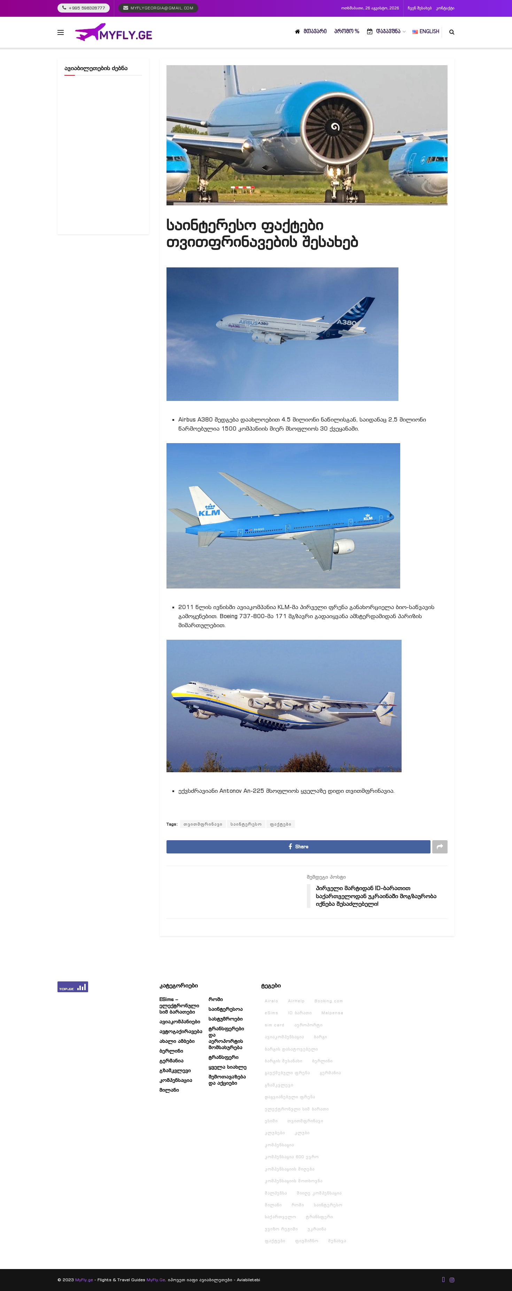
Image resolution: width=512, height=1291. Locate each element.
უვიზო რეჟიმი (281, 1229)
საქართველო (280, 1216)
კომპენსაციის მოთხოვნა (294, 1180)
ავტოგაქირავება (181, 1031)
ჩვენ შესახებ (420, 8)
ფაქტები (281, 824)
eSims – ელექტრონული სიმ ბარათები (179, 1005)
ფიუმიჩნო (306, 1240)
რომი (216, 999)
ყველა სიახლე (228, 1067)
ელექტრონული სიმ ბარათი (297, 1109)
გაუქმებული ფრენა (287, 1072)
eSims (271, 1012)
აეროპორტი (308, 1025)
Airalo (271, 1000)
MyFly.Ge (156, 1279)
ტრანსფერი (224, 1057)
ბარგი (320, 1036)
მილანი (169, 1090)
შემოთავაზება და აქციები (227, 1079)
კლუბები (275, 1132)
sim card (275, 1025)
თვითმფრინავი (203, 824)
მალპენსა (276, 1193)
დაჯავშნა (388, 32)
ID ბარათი (300, 1012)
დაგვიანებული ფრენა (290, 1096)
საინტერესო (246, 824)
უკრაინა (317, 1229)
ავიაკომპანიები (180, 1021)
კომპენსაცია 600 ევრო (292, 1156)
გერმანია (172, 1060)
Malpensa (332, 1012)
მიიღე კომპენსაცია (319, 1193)
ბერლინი (171, 1051)
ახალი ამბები (177, 1041)
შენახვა (337, 1240)
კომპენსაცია (176, 1080)
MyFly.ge (84, 1279)
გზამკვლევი (175, 1070)
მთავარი (315, 32)
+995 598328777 (86, 8)
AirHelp (296, 1000)
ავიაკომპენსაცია (284, 1036)
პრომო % (346, 32)
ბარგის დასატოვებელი (291, 1049)
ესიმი (271, 1120)
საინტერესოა (226, 1009)
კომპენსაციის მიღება (290, 1169)
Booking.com (329, 1000)
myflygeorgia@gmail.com (162, 8)
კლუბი (302, 1132)
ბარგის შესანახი (283, 1060)
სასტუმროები (226, 1019)
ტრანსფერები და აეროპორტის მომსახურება (226, 1037)
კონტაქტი (445, 8)
